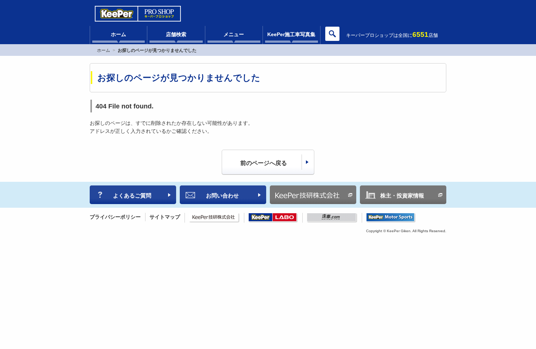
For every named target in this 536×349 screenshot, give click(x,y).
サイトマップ (164, 217)
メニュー (234, 34)
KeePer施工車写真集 (291, 34)
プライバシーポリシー (115, 217)
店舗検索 (176, 34)
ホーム (118, 34)
